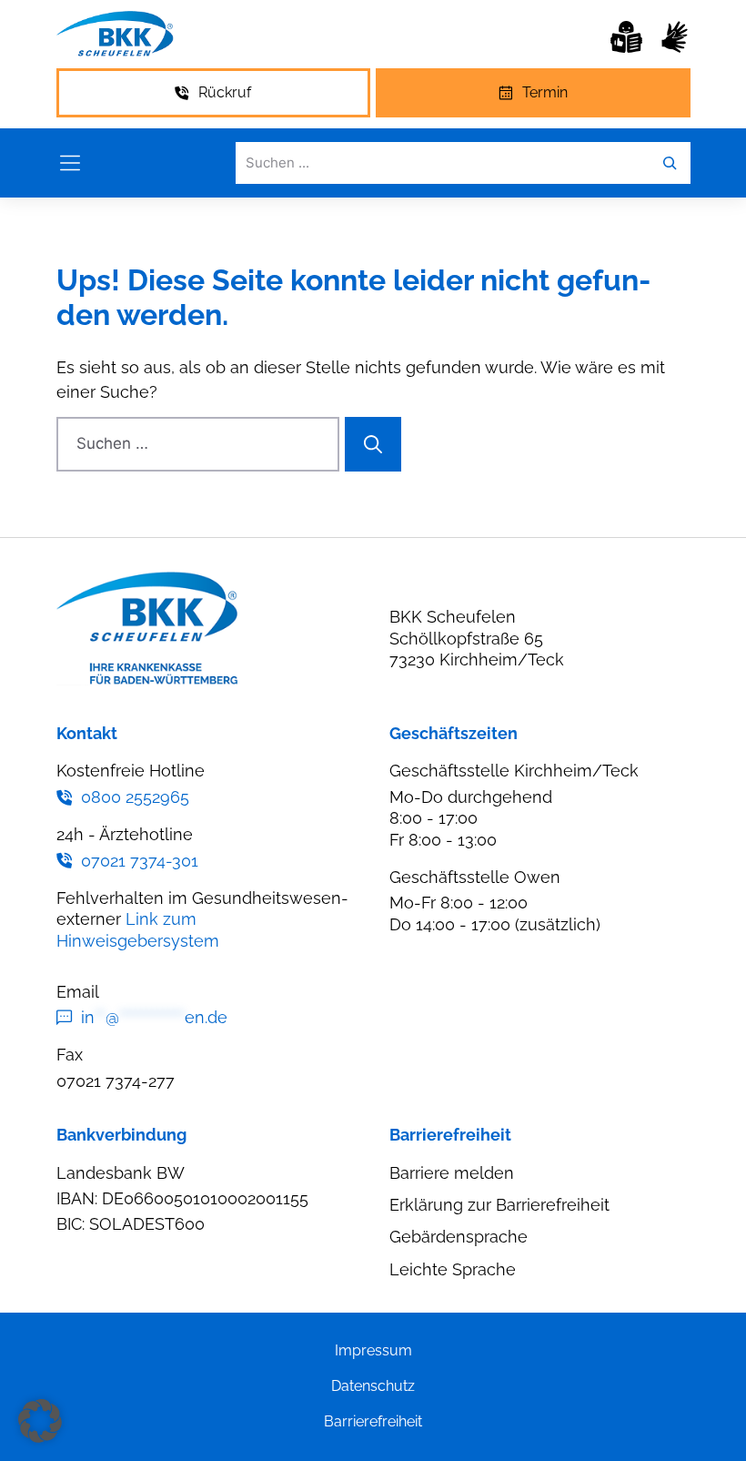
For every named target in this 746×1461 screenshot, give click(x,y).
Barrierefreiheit (373, 1421)
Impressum (373, 1350)
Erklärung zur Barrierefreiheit (499, 1204)
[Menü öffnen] (70, 163)
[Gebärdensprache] (674, 36)
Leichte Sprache (452, 1269)
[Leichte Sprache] (626, 36)
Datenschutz (373, 1386)
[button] (40, 1421)
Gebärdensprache (458, 1236)
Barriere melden (451, 1172)
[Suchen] (373, 444)
